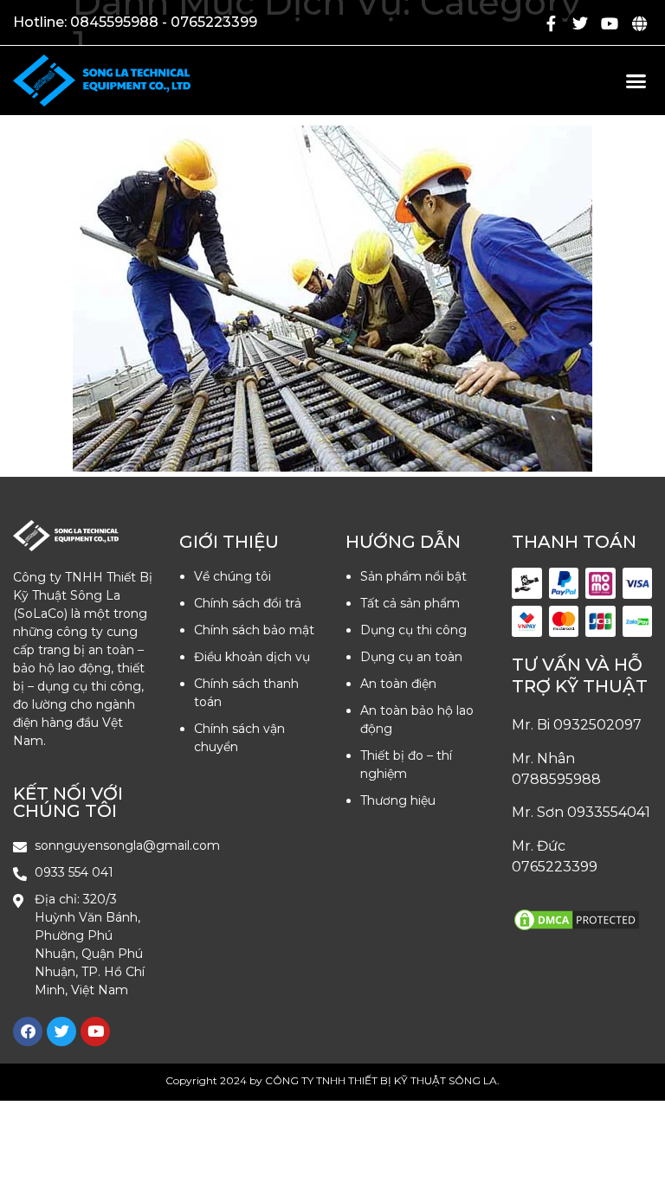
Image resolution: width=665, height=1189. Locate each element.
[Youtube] (609, 22)
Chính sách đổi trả (247, 603)
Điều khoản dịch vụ (252, 657)
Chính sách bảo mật (254, 630)
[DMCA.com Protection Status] (577, 928)
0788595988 (556, 779)
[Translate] (639, 23)
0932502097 (597, 725)
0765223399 (554, 866)
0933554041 (608, 812)
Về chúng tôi (232, 576)
